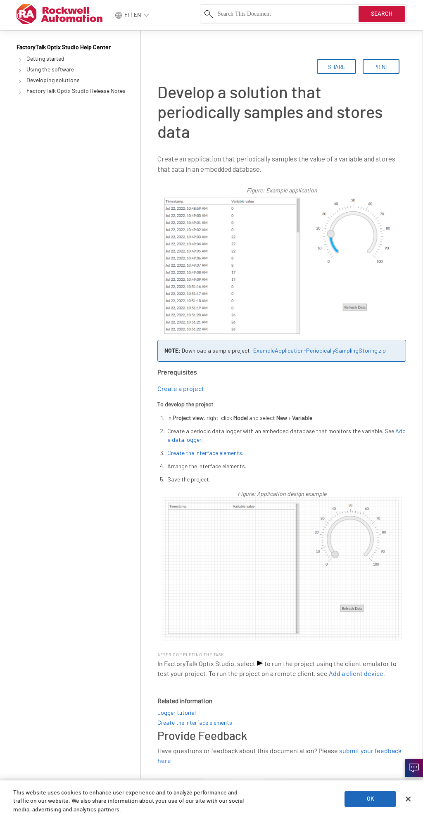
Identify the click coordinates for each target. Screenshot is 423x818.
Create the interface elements (204, 452)
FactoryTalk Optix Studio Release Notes (76, 91)
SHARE (336, 66)
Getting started (45, 59)
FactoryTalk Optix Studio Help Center (64, 47)
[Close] (408, 799)
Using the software (50, 70)
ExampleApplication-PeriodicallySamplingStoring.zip (319, 350)
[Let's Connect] (414, 768)
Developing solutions (53, 80)
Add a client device (356, 674)
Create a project (180, 389)
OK (370, 799)
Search (381, 14)
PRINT (381, 66)
